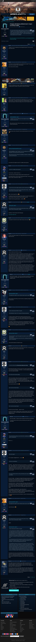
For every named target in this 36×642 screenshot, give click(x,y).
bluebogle (4, 88)
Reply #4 (10, 97)
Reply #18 (10, 345)
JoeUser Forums (24, 62)
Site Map (23, 640)
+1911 (4, 175)
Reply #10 (10, 202)
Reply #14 (11, 274)
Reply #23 (10, 498)
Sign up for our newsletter (5, 636)
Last (34, 44)
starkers (4, 189)
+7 (4, 526)
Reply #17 (10, 329)
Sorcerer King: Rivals (12, 631)
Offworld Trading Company (13, 629)
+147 (4, 56)
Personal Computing (11, 21)
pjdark (4, 103)
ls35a (4, 351)
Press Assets (21, 628)
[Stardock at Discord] (7, 616)
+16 (4, 34)
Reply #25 (10, 561)
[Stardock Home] (3, 1)
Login (10, 15)
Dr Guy (4, 67)
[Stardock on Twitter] (5, 615)
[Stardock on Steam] (13, 615)
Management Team (22, 624)
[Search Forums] (35, 1)
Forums (21, 631)
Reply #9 (10, 183)
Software (2, 620)
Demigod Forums (24, 129)
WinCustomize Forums (25, 45)
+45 (4, 244)
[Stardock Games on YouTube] (8, 615)
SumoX (4, 255)
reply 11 (16, 293)
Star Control (11, 626)
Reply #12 (10, 233)
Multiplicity (2, 628)
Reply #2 (10, 62)
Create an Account (31, 624)
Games (11, 620)
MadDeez (4, 51)
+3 (4, 572)
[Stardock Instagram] (11, 615)
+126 (4, 301)
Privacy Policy (13, 640)
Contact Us (21, 630)
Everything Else (6, 21)
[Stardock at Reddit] (6, 616)
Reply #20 (11, 416)
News (20, 626)
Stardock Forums (22, 26)
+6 (4, 261)
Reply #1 (10, 45)
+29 (4, 140)
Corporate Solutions (3, 623)
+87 (4, 227)
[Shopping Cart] (33, 1)
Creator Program (22, 629)
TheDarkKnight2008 (5, 28)
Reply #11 (10, 217)
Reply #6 (10, 129)
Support (30, 620)
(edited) (28, 202)
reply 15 (16, 333)
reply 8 (15, 205)
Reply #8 (10, 165)
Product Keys (31, 625)
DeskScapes (2, 626)
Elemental (11, 623)
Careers (21, 625)
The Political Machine (12, 628)
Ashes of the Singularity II (13, 622)
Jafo (4, 171)
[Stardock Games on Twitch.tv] (10, 615)
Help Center (30, 622)
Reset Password (31, 626)
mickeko (4, 295)
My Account (30, 623)
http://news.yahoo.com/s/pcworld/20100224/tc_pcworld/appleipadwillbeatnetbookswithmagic (22, 39)
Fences (2, 625)
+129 (4, 73)
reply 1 (18, 117)
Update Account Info (32, 628)
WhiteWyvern (4, 207)
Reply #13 (10, 250)
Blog (20, 623)
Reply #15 (10, 290)
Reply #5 (11, 113)
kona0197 (4, 223)
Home (2, 21)
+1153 (4, 195)
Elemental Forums (24, 83)
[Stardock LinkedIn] (11, 616)
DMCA (21, 640)
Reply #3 (10, 83)
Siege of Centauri (12, 630)
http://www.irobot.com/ (12, 214)
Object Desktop (3, 622)
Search (7, 15)
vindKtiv (4, 520)
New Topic (31, 14)
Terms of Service (18, 640)
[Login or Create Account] (32, 1)
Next (32, 44)
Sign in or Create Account (14, 590)
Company (21, 620)
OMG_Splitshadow (4, 134)
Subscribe (21, 636)
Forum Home (4, 15)
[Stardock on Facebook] (7, 615)
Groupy (2, 629)
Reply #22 (10, 450)
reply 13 (16, 527)
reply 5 (20, 148)
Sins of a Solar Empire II (13, 625)
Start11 (1, 624)
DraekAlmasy (4, 566)
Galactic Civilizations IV (13, 624)
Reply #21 (10, 432)
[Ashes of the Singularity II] (18, 10)
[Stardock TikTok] (9, 616)
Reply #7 (10, 145)
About (21, 622)
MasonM (4, 239)
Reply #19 (10, 361)
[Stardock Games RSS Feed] (12, 616)
